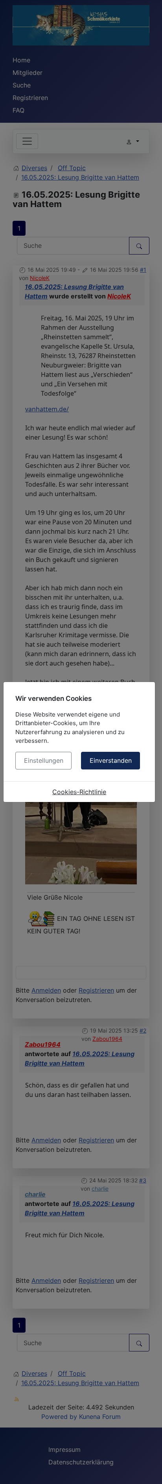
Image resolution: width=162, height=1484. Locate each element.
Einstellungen (43, 760)
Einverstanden (111, 760)
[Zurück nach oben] (148, 1469)
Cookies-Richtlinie (79, 792)
